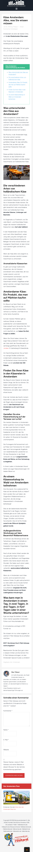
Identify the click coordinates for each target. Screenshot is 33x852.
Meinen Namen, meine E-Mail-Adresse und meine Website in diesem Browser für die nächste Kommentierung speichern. (14, 765)
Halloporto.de (6, 827)
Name (6, 730)
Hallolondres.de (7, 829)
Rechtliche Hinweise (19, 822)
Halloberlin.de (26, 829)
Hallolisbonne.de (22, 824)
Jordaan (6, 348)
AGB (27, 822)
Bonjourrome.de (15, 827)
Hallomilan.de (26, 831)
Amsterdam (16, 662)
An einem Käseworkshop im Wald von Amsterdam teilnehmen (17, 97)
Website (6, 750)
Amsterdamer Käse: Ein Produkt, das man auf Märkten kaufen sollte (18, 85)
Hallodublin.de (17, 831)
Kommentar (7, 711)
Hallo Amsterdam (16, 3)
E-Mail (6, 740)
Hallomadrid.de (7, 831)
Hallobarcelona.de (25, 827)
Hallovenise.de (17, 829)
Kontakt (10, 822)
